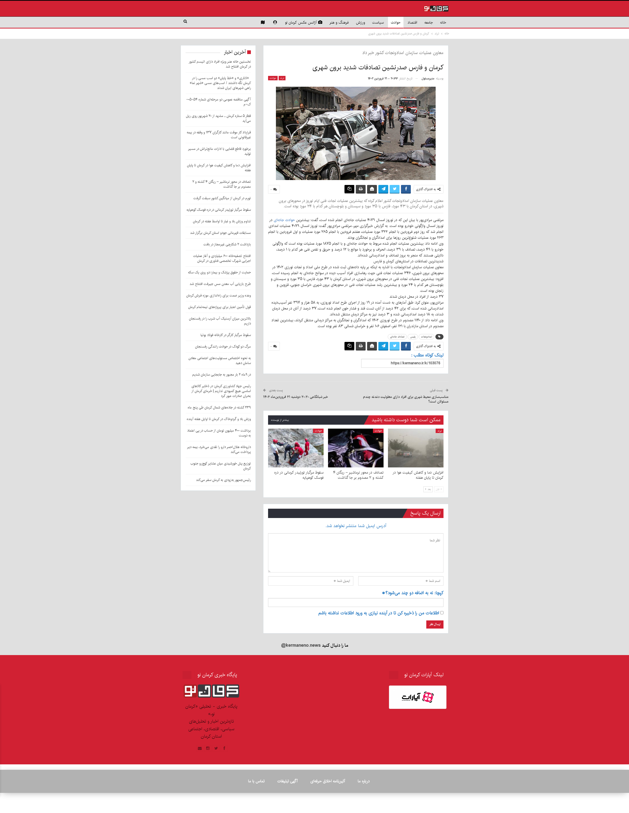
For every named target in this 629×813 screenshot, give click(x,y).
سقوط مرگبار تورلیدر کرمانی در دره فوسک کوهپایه (218, 210)
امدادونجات (426, 337)
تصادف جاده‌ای (397, 337)
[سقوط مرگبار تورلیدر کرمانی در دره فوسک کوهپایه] (296, 448)
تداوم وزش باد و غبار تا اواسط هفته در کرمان (222, 221)
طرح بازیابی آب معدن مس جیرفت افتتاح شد (220, 284)
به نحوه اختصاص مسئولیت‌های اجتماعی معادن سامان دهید (219, 360)
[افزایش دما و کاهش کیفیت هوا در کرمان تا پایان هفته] (415, 448)
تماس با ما (256, 781)
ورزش (360, 22)
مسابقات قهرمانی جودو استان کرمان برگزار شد (220, 233)
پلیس (412, 337)
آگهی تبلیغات (287, 781)
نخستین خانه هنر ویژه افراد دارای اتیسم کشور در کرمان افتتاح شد (220, 64)
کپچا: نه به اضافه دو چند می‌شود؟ (412, 593)
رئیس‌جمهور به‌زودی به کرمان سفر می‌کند (223, 480)
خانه (443, 22)
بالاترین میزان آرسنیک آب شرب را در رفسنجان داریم (220, 321)
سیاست (378, 22)
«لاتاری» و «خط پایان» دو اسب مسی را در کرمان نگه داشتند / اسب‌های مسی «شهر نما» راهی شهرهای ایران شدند (220, 83)
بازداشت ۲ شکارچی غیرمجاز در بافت (227, 244)
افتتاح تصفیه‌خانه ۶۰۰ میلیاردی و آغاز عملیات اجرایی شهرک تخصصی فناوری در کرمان (222, 258)
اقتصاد (412, 22)
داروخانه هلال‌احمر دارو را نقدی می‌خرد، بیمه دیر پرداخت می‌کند (219, 449)
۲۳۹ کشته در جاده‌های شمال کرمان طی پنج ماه (219, 407)
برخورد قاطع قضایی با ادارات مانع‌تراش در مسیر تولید (219, 151)
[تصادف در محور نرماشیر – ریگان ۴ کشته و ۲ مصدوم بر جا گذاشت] (356, 448)
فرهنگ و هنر (339, 22)
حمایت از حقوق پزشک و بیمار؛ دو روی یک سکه (219, 272)
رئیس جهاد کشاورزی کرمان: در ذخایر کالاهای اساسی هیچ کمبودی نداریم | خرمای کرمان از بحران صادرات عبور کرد (221, 391)
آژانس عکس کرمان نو (301, 22)
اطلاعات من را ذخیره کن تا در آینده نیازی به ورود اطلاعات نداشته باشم (378, 613)
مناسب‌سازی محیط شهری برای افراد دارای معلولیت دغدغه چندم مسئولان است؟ (405, 399)
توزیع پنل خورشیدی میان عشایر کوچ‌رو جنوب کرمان (220, 466)
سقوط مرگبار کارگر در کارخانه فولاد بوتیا (225, 335)
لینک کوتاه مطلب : (427, 355)
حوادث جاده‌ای (284, 220)
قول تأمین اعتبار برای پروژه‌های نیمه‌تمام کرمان (219, 307)
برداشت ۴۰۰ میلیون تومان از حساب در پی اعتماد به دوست (219, 433)
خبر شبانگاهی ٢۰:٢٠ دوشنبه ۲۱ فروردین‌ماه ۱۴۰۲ (295, 397)
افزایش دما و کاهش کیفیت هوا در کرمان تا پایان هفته (219, 167)
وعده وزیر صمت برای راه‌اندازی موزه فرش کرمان (218, 295)
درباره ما (364, 781)
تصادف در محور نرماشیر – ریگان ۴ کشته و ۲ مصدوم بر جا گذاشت (221, 184)
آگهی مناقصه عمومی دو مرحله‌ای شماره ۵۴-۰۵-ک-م (218, 102)
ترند (282, 78)
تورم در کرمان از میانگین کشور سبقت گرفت (222, 198)
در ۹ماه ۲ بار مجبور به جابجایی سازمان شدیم (221, 375)
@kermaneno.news (301, 645)
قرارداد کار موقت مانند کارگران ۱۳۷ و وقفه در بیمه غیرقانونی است (219, 134)
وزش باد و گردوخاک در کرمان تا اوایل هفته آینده (219, 419)
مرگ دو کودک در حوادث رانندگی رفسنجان (223, 347)
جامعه (428, 22)
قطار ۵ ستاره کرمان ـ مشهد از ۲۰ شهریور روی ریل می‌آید (218, 118)
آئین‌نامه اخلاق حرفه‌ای (327, 781)
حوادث (395, 22)
